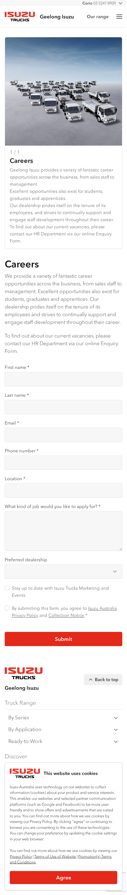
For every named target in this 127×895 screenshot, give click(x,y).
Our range (98, 16)
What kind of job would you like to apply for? (52, 506)
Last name (17, 395)
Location (15, 478)
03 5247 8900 (99, 3)
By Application (24, 729)
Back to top (106, 679)
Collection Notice (66, 615)
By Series (18, 717)
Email (12, 423)
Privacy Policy (21, 856)
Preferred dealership (26, 559)
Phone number (22, 450)
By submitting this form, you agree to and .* (64, 611)
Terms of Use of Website (55, 856)
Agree (63, 877)
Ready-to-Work (25, 741)
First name (17, 367)
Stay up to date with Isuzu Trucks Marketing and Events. (60, 591)
